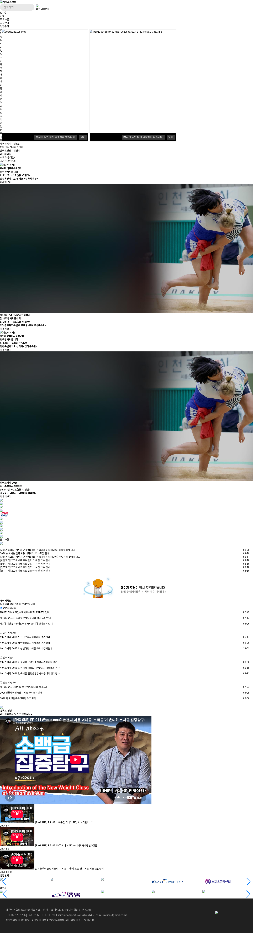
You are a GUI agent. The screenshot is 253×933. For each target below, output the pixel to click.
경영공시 (4, 26)
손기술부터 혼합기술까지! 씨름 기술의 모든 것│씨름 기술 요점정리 (69, 868)
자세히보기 (6, 182)
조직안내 (4, 22)
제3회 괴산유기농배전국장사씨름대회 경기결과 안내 (26, 623)
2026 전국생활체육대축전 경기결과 (18, 698)
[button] (248, 881)
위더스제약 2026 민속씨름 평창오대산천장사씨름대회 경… (30, 667)
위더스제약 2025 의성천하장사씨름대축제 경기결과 (26, 648)
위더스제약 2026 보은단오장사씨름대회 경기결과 (25, 637)
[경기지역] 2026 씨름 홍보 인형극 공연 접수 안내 (25, 570)
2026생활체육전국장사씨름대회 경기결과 (21, 692)
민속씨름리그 (9, 657)
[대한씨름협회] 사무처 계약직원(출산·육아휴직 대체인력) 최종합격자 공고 (37, 550)
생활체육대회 (9, 682)
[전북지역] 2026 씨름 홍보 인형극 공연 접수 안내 (25, 567)
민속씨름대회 (9, 632)
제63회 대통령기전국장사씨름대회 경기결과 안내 (25, 612)
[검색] (31, 8)
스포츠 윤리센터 (8, 157)
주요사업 (4, 19)
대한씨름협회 (43, 9)
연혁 (2, 16)
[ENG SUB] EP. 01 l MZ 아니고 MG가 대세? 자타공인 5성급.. (67, 845)
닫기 (83, 137)
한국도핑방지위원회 (10, 150)
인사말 (3, 12)
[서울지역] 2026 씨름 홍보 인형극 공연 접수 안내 (25, 560)
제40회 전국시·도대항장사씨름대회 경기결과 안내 (25, 618)
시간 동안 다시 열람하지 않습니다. (56, 137)
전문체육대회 (9, 608)
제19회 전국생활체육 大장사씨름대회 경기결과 (24, 687)
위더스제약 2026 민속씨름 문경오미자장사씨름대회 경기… (30, 662)
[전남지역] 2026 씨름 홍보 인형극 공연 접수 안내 (25, 563)
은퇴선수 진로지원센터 (11, 147)
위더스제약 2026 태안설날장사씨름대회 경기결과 (25, 642)
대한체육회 (5, 154)
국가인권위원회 (8, 161)
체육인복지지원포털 (10, 143)
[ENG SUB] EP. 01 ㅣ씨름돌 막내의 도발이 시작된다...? (64, 822)
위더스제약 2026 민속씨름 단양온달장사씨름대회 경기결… (30, 673)
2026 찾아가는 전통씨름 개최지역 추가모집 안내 (24, 553)
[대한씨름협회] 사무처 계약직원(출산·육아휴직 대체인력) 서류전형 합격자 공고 (40, 556)
